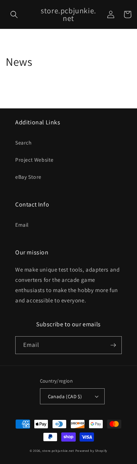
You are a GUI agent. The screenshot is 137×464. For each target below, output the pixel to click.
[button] (14, 14)
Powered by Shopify (91, 450)
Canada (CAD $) (65, 396)
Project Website (34, 159)
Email (22, 224)
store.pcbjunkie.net (58, 450)
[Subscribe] (113, 345)
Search (23, 142)
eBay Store (28, 176)
